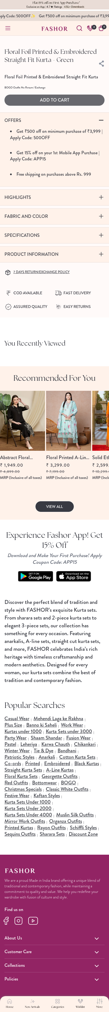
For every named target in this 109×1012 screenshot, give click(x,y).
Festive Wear (16, 795)
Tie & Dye (43, 750)
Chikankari (85, 744)
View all (54, 506)
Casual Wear (16, 718)
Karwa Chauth (55, 744)
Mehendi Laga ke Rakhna (58, 718)
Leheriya (28, 744)
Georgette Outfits (59, 776)
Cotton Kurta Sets (77, 757)
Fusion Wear (78, 737)
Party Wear (15, 737)
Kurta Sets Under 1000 (27, 802)
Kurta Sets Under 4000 (28, 814)
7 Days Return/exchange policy (41, 271)
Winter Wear (17, 750)
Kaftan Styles (47, 795)
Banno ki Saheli (41, 725)
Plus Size (13, 725)
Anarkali (47, 757)
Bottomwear (44, 782)
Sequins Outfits (19, 834)
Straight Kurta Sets (23, 770)
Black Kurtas (86, 763)
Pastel (10, 744)
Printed (32, 763)
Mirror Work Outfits (24, 821)
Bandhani (67, 750)
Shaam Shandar (46, 737)
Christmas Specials (23, 789)
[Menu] (7, 28)
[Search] (79, 28)
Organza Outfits (65, 821)
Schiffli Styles (83, 827)
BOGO (68, 782)
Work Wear (72, 725)
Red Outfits (16, 782)
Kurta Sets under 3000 (69, 731)
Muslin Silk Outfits (75, 814)
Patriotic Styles (19, 757)
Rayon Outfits (51, 827)
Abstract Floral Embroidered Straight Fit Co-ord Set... (21, 457)
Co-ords (12, 763)
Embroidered (57, 763)
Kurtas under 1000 (23, 731)
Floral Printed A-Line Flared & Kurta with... (67, 457)
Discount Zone (83, 834)
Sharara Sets (52, 834)
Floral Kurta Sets (20, 776)
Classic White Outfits (67, 789)
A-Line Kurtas (60, 770)
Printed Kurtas (18, 827)
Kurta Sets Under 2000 (27, 808)
